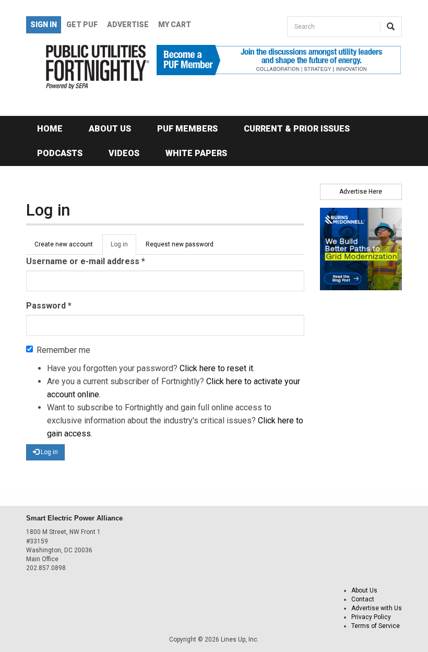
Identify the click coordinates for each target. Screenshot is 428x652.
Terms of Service (375, 626)
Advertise (128, 24)
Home (50, 129)
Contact (362, 599)
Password (49, 306)
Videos (124, 153)
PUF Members (187, 129)
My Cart (174, 24)
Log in (123, 248)
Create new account (63, 244)
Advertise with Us (376, 608)
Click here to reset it (216, 368)
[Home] (83, 67)
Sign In (43, 24)
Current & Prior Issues (297, 129)
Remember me (63, 350)
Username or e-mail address (85, 261)
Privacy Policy (371, 617)
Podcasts (59, 153)
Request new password (179, 244)
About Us (110, 129)
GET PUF (82, 24)
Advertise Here (360, 191)
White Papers (196, 153)
